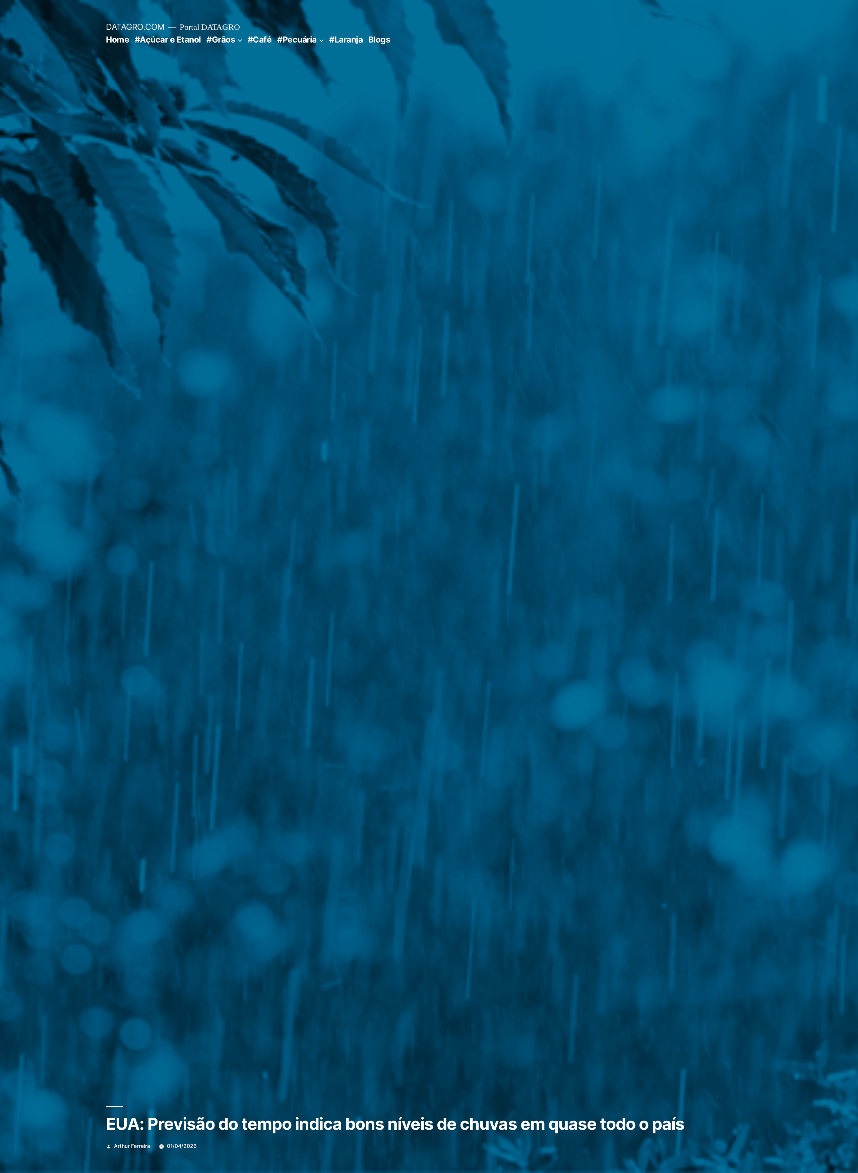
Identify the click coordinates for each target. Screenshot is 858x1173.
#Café (260, 39)
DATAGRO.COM (135, 27)
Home (117, 39)
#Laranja (346, 39)
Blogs (379, 39)
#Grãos (220, 39)
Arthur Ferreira (132, 1146)
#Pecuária (297, 39)
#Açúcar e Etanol (168, 39)
